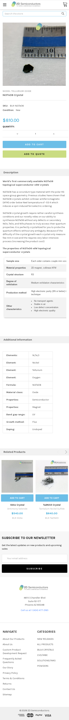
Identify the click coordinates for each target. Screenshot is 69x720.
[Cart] (65, 5)
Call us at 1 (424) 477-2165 (34, 610)
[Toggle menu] (4, 4)
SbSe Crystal (17, 504)
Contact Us (9, 689)
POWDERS (42, 665)
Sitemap (7, 694)
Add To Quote (34, 154)
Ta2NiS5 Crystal (52, 504)
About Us (8, 644)
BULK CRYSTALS (45, 649)
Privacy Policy (10, 673)
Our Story (8, 667)
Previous (58, 452)
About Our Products (13, 639)
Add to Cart (17, 498)
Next (65, 452)
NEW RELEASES (45, 639)
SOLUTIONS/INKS (46, 660)
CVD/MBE (42, 655)
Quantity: (9, 126)
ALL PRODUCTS (45, 644)
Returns (7, 683)
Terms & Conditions (13, 678)
